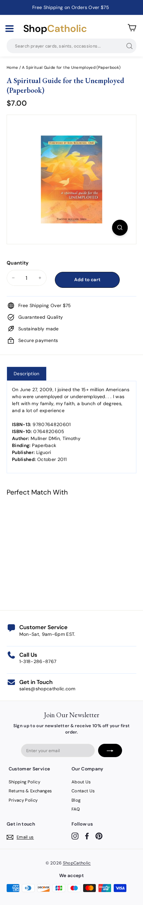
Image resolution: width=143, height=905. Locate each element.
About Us (81, 782)
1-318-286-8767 (38, 661)
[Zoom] (120, 228)
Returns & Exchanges (30, 791)
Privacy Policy (23, 800)
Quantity (18, 263)
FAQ (76, 809)
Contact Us (83, 791)
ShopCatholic (77, 863)
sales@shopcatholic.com (47, 689)
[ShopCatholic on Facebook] (86, 836)
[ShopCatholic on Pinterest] (98, 836)
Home (12, 67)
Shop (55, 29)
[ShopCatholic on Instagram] (75, 836)
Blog (76, 800)
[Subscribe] (110, 750)
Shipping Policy (24, 782)
